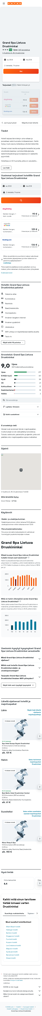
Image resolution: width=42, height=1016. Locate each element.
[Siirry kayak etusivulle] (15, 3)
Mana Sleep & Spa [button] (9, 843)
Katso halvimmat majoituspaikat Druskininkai (35, 762)
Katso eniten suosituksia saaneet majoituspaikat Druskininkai (32, 813)
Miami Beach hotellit (13, 927)
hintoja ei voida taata (16, 980)
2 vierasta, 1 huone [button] (11, 65)
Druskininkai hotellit (26, 1009)
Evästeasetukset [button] (6, 273)
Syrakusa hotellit (12, 952)
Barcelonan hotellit (12, 955)
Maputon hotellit (12, 949)
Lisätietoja (7, 263)
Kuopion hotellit (11, 942)
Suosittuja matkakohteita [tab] (14, 913)
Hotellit (18, 1007)
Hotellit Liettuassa (12, 1009)
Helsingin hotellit (12, 930)
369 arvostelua (24, 50)
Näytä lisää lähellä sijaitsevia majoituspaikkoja (34, 712)
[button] (3, 3)
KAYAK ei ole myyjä (10, 987)
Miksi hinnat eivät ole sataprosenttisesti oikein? (18, 995)
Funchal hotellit (11, 939)
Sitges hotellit (11, 958)
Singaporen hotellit (12, 936)
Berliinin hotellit (11, 933)
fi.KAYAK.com (10, 1007)
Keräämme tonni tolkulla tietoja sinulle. (18, 991)
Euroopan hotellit (28, 1007)
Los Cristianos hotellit (13, 945)
